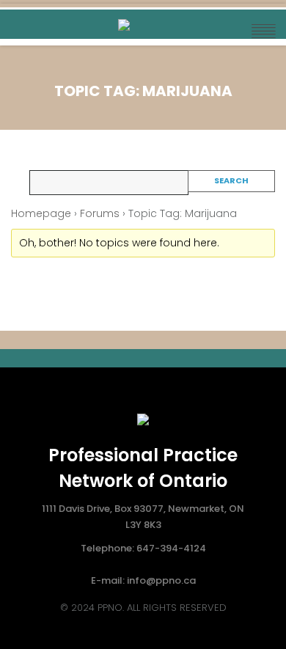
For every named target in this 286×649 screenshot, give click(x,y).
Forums (100, 213)
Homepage (41, 213)
